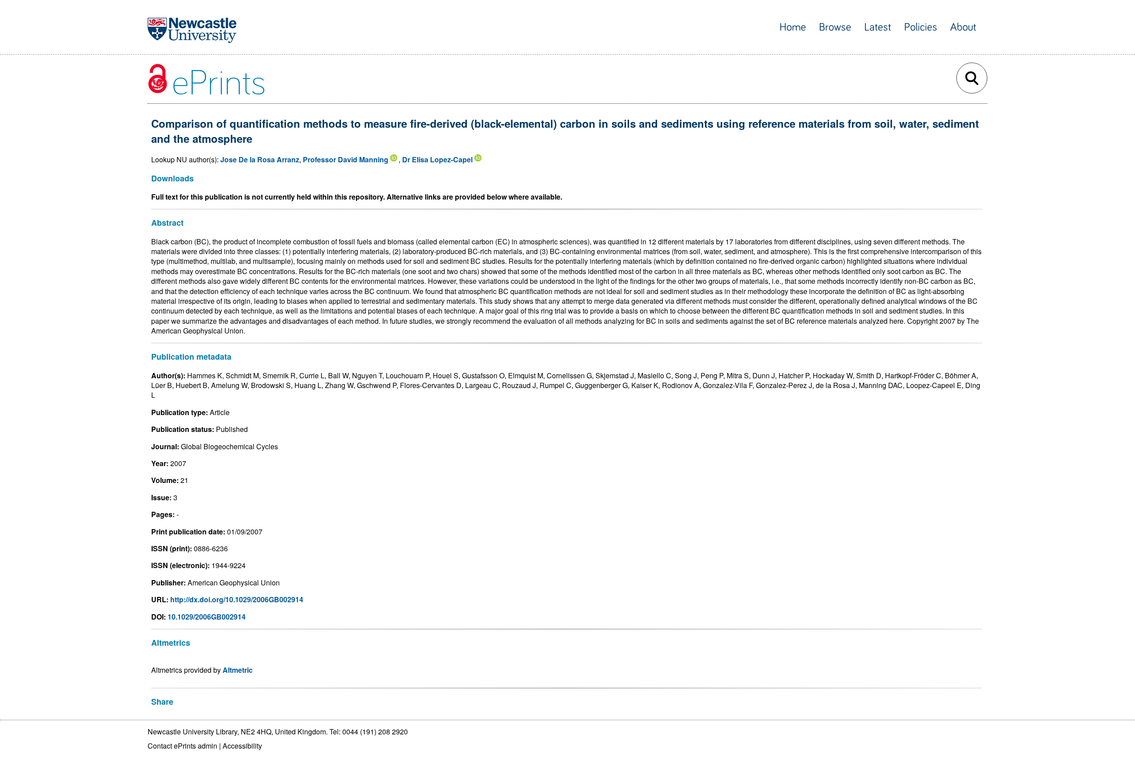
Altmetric (238, 670)
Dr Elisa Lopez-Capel (437, 159)
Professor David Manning (345, 159)
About (963, 27)
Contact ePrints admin (182, 746)
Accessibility (242, 746)
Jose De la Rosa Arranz (259, 159)
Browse (835, 27)
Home (792, 27)
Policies (920, 27)
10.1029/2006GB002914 (207, 617)
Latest (877, 27)
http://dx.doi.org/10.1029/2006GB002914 (236, 599)
